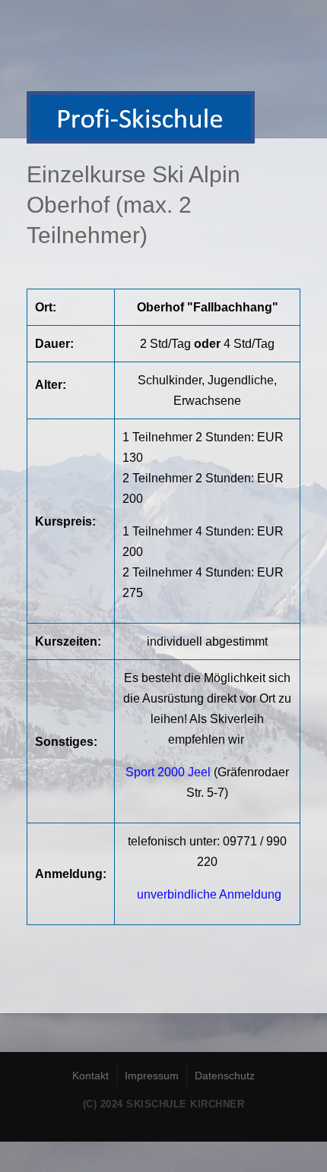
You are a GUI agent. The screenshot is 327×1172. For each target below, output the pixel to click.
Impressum (152, 1075)
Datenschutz (225, 1075)
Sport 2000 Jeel (168, 772)
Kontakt (90, 1075)
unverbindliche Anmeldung (209, 894)
